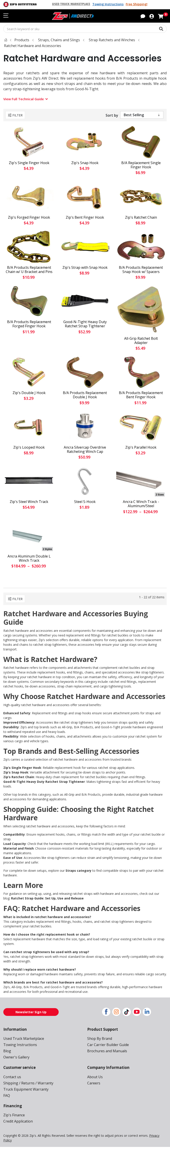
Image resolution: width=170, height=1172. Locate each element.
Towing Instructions (108, 4)
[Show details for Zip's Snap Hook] (85, 142)
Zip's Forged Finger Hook (29, 217)
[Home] (6, 39)
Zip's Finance (14, 1115)
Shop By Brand (99, 1038)
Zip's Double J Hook (29, 393)
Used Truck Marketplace (71, 4)
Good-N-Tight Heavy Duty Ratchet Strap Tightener (85, 324)
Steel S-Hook (85, 502)
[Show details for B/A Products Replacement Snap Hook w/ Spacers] (141, 246)
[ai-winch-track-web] (141, 481)
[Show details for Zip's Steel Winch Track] (29, 481)
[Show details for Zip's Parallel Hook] (141, 426)
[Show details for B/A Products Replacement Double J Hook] (85, 372)
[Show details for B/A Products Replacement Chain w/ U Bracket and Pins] (29, 246)
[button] (151, 16)
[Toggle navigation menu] (5, 15)
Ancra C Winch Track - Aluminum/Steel (141, 504)
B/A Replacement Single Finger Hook (141, 165)
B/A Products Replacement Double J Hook (85, 395)
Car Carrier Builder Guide (108, 1044)
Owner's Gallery (16, 1057)
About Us (95, 1076)
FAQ (6, 1095)
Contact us (12, 1076)
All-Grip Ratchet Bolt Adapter (141, 340)
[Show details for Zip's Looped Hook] (29, 426)
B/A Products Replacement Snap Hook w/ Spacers (141, 269)
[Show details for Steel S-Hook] (85, 481)
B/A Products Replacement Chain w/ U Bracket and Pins (29, 269)
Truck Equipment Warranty (25, 1089)
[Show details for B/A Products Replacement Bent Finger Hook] (141, 372)
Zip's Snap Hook (85, 163)
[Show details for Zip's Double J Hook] (29, 372)
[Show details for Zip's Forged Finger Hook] (29, 196)
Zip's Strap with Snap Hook (85, 267)
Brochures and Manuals (107, 1050)
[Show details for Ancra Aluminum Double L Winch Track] (29, 535)
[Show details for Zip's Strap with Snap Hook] (85, 246)
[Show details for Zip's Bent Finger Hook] (85, 196)
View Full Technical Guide (23, 99)
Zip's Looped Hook (29, 447)
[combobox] (85, 29)
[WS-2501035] (141, 309)
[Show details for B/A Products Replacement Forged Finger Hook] (29, 301)
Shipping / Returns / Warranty (28, 1083)
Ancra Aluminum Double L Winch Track (29, 558)
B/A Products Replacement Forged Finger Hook (29, 324)
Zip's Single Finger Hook (29, 163)
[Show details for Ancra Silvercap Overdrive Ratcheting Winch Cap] (85, 426)
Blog (7, 1050)
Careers (93, 1083)
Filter (17, 115)
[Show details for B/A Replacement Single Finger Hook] (141, 142)
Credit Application (18, 1121)
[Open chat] (143, 16)
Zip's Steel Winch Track (29, 502)
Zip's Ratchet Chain (141, 217)
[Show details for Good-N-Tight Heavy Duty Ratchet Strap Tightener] (85, 301)
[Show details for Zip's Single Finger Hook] (29, 142)
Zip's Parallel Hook (140, 447)
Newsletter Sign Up (30, 1012)
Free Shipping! (136, 4)
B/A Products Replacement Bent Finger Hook (141, 395)
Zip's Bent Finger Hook (85, 217)
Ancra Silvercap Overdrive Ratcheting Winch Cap (85, 449)
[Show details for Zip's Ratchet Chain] (141, 196)
